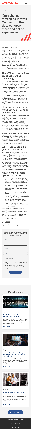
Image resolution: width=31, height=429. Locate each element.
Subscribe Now (15, 272)
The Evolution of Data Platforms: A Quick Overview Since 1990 (14, 315)
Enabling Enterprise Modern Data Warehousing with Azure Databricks (14, 393)
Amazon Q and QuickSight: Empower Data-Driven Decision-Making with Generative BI (14, 354)
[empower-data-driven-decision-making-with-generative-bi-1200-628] (15, 334)
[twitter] (15, 427)
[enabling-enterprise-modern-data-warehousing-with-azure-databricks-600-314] (15, 373)
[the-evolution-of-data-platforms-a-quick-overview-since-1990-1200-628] (15, 296)
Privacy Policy (12, 423)
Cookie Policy (19, 423)
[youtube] (18, 427)
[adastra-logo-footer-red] (11, 2)
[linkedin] (12, 427)
